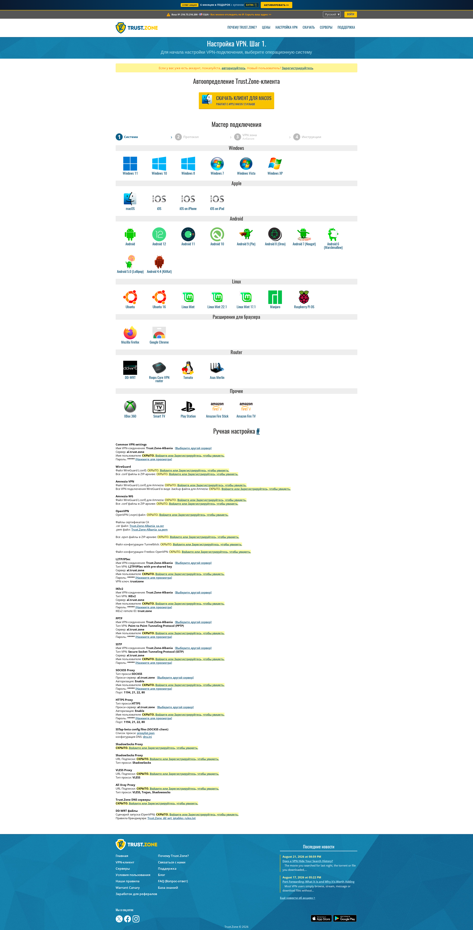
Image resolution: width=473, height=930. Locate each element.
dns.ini (147, 737)
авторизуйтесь (233, 68)
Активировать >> (276, 5)
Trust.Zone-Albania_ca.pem (149, 529)
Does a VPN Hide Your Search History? (308, 861)
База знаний (168, 887)
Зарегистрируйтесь (297, 68)
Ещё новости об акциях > (297, 898)
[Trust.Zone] (137, 28)
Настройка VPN (286, 27)
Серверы (326, 27)
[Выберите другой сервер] (193, 448)
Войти (350, 14)
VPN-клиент (125, 862)
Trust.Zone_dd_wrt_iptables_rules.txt (171, 818)
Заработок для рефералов (136, 894)
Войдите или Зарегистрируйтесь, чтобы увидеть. (189, 455)
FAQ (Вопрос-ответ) (173, 881)
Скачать (309, 27)
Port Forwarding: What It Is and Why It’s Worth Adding (318, 881)
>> (240, 14)
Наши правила (127, 881)
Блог (161, 875)
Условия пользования (133, 875)
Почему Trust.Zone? (242, 27)
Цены (266, 27)
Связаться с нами (172, 862)
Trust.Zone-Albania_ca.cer (147, 526)
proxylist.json (146, 733)
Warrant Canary (128, 887)
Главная (122, 856)
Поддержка (346, 27)
